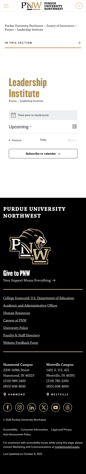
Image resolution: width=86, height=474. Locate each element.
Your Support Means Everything (27, 280)
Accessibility (10, 429)
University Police (15, 328)
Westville (60, 394)
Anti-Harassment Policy (17, 434)
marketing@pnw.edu (67, 447)
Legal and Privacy (61, 429)
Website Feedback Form (20, 343)
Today (43, 139)
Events (13, 101)
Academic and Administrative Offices (30, 305)
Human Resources (16, 313)
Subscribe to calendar (41, 153)
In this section (18, 42)
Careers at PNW (15, 320)
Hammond (16, 394)
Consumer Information (34, 429)
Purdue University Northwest (34, 212)
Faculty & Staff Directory (21, 335)
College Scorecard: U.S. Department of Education (38, 298)
